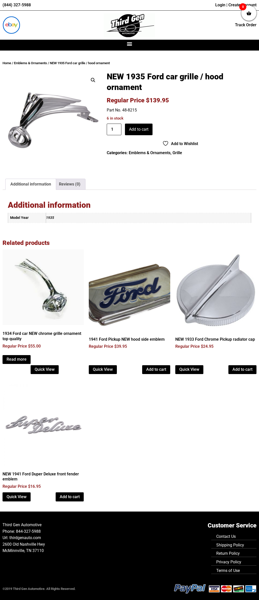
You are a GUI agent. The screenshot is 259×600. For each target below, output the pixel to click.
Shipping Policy (230, 545)
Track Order (245, 24)
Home (7, 63)
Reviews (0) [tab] (69, 184)
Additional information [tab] (30, 184)
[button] (129, 44)
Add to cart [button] (156, 369)
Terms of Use (228, 570)
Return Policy (228, 553)
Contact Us (226, 536)
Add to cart (138, 129)
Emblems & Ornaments (30, 63)
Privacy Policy (228, 562)
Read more (17, 359)
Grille (177, 152)
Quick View (45, 369)
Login (220, 5)
